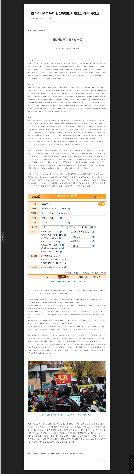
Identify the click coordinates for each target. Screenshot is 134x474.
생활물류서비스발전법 (53, 453)
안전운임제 (43, 453)
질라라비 (81, 453)
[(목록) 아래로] (131, 468)
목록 (2, 237)
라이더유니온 (68, 453)
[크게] (131, 459)
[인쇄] (131, 471)
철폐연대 (75, 453)
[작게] (131, 462)
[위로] (131, 465)
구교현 (62, 453)
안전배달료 (36, 453)
